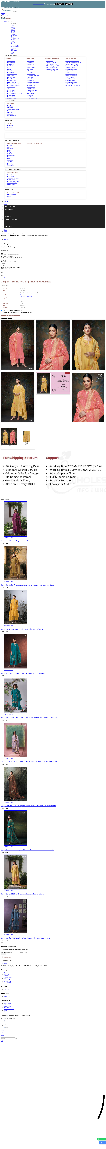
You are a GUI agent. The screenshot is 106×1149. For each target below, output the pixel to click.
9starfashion (14, 35)
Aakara (13, 39)
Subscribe (3, 954)
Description (6, 239)
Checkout (8, 18)
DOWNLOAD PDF (7, 318)
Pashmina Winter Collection (72, 61)
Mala (8, 156)
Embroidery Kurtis (11, 98)
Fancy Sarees (30, 92)
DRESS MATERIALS (70, 58)
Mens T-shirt (10, 110)
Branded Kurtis (11, 95)
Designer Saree (30, 61)
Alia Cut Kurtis (11, 90)
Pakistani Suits (49, 61)
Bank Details (7, 980)
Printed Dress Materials (71, 82)
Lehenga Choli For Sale (13, 181)
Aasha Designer (15, 46)
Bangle (9, 150)
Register (18, 7)
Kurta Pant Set (10, 72)
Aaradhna (13, 44)
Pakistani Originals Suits (52, 69)
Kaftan (9, 69)
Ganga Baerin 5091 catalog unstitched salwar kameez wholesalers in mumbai (29, 717)
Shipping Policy (8, 1006)
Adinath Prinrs (14, 50)
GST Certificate (7, 981)
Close (9, 15)
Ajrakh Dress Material (70, 67)
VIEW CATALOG (8, 537)
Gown (8, 67)
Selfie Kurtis (10, 66)
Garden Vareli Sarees (32, 79)
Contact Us (8, 7)
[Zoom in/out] (2, 942)
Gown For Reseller (12, 183)
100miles (13, 27)
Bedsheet (9, 135)
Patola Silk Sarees (31, 85)
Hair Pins (9, 163)
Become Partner (8, 977)
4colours (13, 31)
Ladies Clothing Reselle (12, 172)
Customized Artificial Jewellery (34, 143)
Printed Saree (30, 66)
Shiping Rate (7, 996)
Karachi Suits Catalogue (71, 74)
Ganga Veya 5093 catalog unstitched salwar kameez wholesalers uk (25, 673)
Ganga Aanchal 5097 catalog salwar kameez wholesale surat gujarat (25, 938)
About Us (6, 974)
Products (6, 231)
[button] (53, 1147)
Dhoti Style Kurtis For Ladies (14, 93)
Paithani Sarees (30, 80)
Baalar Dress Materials (71, 70)
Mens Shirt (10, 107)
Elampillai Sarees (31, 77)
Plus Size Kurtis (11, 77)
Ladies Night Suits (11, 194)
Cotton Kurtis (10, 64)
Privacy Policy (7, 1003)
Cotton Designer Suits (51, 64)
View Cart (3, 18)
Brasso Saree (30, 96)
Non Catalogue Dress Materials (73, 62)
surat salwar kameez (5, 278)
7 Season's (13, 34)
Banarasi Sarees (30, 64)
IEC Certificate (7, 982)
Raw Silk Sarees (31, 87)
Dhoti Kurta (10, 114)
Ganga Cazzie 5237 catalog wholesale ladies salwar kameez (22, 629)
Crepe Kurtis (10, 75)
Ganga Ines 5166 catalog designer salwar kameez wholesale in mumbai (26, 541)
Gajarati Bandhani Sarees (33, 75)
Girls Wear (10, 127)
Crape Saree (30, 95)
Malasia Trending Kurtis (13, 83)
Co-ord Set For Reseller (13, 178)
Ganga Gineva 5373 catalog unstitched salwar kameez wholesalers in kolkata (29, 761)
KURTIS (9, 58)
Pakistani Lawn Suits (51, 62)
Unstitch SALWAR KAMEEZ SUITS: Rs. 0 (13, 310)
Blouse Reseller (11, 179)
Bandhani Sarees (31, 74)
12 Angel (13, 28)
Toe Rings (9, 161)
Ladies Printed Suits (70, 77)
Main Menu (6, 201)
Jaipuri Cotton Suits (70, 79)
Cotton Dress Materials (71, 75)
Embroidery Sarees (31, 70)
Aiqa (12, 53)
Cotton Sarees (30, 62)
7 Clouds (13, 32)
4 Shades (13, 30)
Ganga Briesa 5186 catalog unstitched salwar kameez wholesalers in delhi (27, 850)
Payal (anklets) (11, 155)
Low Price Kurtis (11, 80)
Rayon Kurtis (10, 79)
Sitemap (6, 1011)
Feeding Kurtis (11, 61)
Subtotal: (3, 17)
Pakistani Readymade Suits (52, 66)
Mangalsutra (10, 148)
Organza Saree (30, 93)
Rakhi (8, 158)
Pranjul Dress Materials (71, 69)
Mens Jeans (10, 112)
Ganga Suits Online (70, 80)
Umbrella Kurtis (11, 96)
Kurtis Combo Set (11, 82)
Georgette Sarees (31, 88)
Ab (12, 49)
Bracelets (9, 145)
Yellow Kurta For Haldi (13, 109)
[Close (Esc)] (1, 942)
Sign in (13, 7)
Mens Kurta (10, 106)
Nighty (9, 196)
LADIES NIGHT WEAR (13, 192)
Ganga (21, 294)
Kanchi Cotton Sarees (32, 98)
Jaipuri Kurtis (10, 70)
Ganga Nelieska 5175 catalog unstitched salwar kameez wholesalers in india (28, 806)
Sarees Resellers (11, 174)
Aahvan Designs (15, 38)
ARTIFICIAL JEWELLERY (14, 143)
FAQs (5, 1010)
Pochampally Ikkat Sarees (33, 82)
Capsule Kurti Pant (12, 74)
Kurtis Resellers (11, 176)
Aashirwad (13, 48)
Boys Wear (10, 125)
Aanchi (13, 42)
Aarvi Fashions (14, 45)
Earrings (9, 152)
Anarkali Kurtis (11, 87)
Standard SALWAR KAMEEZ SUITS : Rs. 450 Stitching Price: (17, 312)
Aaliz (12, 41)
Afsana (13, 52)
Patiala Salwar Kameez (51, 67)
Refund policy (7, 1004)
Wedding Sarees (31, 67)
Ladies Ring (10, 160)
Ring (8, 147)
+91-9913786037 (6, 1)
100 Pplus (13, 25)
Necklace (9, 153)
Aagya (12, 37)
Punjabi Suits (68, 72)
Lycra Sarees (30, 72)
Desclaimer (6, 1007)
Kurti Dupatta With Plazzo (13, 85)
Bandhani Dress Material (71, 66)
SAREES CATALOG (31, 58)
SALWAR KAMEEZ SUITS (52, 58)
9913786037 (4, 963)
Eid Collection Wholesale (52, 70)
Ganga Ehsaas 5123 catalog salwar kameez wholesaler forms (23, 894)
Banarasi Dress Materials (71, 64)
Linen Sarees (30, 83)
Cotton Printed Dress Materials (73, 83)
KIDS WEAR (10, 123)
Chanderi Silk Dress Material (72, 85)
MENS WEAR (10, 103)
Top (8, 88)
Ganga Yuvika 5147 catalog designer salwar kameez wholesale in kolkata (27, 585)
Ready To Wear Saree (32, 90)
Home (5, 21)
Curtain (28, 135)
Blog (5, 978)
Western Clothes (11, 184)
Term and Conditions (9, 1009)
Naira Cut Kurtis (11, 92)
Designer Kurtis (11, 62)
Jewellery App (10, 165)
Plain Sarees (30, 69)
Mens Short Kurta (11, 115)
